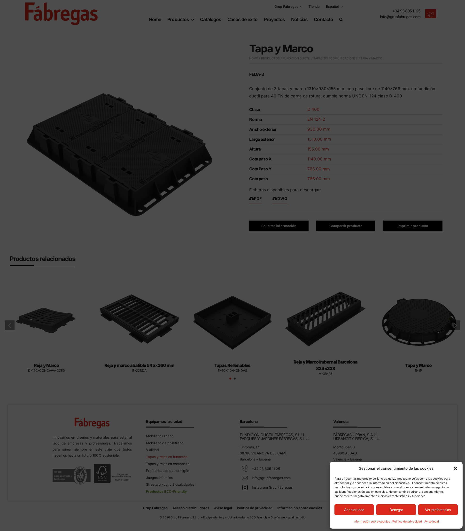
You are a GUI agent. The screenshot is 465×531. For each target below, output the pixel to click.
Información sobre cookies (372, 521)
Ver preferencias (438, 510)
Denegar (396, 510)
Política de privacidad (407, 521)
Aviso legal (431, 521)
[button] (455, 468)
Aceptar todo (354, 510)
